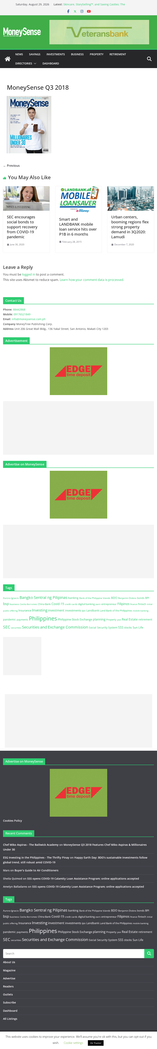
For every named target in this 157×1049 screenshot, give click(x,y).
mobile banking (140, 610)
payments (22, 619)
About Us (9, 962)
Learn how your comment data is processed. (92, 280)
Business (77, 54)
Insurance (24, 610)
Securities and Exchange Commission (55, 627)
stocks (128, 627)
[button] (34, 63)
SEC (6, 627)
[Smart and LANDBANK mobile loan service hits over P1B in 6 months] (78, 189)
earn (98, 604)
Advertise (9, 978)
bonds (140, 598)
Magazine (9, 970)
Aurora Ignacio (11, 598)
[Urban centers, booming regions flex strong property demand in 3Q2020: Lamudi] (130, 189)
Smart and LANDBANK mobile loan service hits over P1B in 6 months (78, 227)
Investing (39, 610)
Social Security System (103, 627)
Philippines (43, 618)
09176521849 (22, 314)
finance (133, 604)
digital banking (86, 604)
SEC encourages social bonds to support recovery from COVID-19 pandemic (22, 226)
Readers (8, 986)
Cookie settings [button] (73, 1043)
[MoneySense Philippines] (7, 58)
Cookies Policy (12, 820)
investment (56, 610)
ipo (84, 610)
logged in (28, 274)
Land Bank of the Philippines (116, 610)
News (19, 54)
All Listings (10, 1019)
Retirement (118, 54)
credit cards (71, 604)
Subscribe (9, 1002)
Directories (23, 63)
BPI (147, 598)
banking (73, 598)
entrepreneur (109, 604)
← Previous (11, 165)
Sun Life (138, 627)
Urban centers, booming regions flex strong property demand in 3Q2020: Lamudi (130, 226)
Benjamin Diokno (127, 597)
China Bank (44, 604)
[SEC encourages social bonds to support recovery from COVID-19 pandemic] (26, 189)
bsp (6, 603)
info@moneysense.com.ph (29, 319)
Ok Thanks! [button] (95, 1043)
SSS (120, 627)
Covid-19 (58, 604)
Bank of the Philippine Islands (94, 598)
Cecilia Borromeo (28, 604)
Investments (56, 54)
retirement (145, 619)
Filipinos (123, 604)
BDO (114, 598)
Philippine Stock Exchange (75, 619)
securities (16, 627)
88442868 (19, 309)
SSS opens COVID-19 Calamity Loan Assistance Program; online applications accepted (83, 878)
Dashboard (51, 63)
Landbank (92, 610)
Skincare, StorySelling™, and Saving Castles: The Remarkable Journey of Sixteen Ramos (94, 6)
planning (99, 619)
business (14, 604)
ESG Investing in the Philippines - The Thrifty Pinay (36, 857)
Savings (34, 54)
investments (73, 610)
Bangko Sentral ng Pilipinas (43, 597)
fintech (142, 604)
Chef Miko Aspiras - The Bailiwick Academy (31, 845)
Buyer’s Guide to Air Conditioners (36, 870)
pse (119, 619)
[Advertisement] (78, 428)
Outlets (8, 994)
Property (96, 54)
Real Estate (130, 619)
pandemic (9, 619)
